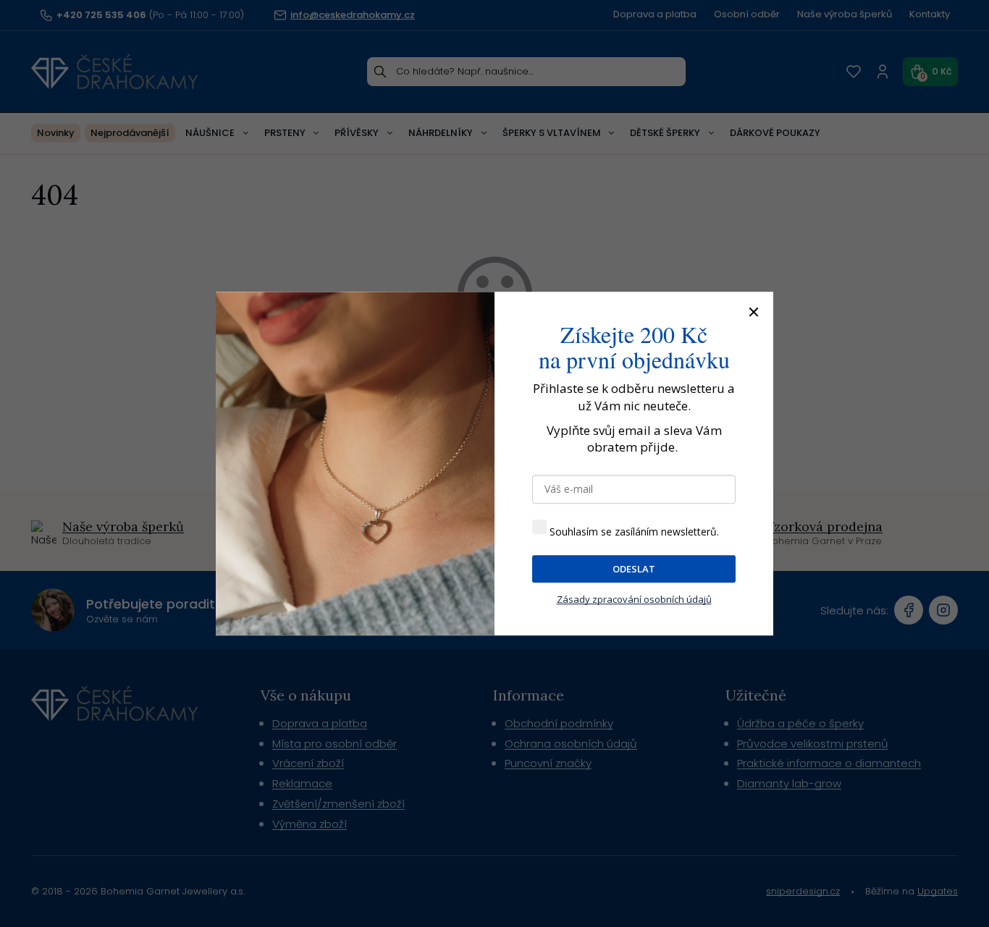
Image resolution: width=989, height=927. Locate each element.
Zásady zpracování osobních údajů (634, 599)
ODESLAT (634, 568)
